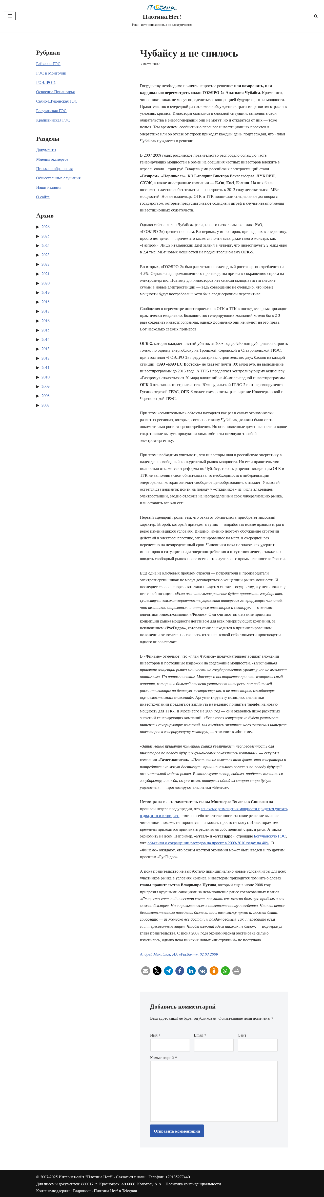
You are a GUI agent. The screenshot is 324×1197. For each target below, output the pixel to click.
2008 (46, 395)
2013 (46, 348)
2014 (46, 339)
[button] (145, 970)
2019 (46, 292)
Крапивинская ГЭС (53, 120)
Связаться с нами (131, 1176)
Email (200, 1035)
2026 (46, 226)
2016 (46, 320)
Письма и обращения (54, 168)
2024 (46, 245)
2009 (46, 386)
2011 (46, 367)
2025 (46, 235)
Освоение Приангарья (55, 91)
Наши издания (48, 187)
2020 (46, 282)
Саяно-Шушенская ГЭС (56, 101)
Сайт (242, 1035)
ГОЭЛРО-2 (45, 82)
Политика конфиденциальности (193, 1183)
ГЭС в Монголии (51, 73)
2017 (46, 311)
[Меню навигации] (10, 16)
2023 (46, 254)
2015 (46, 329)
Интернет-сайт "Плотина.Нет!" (86, 1176)
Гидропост (82, 1190)
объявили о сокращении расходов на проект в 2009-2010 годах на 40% (208, 842)
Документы (46, 149)
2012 (46, 358)
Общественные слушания (58, 177)
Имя (155, 1035)
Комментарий (163, 1057)
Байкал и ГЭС (48, 63)
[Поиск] (316, 16)
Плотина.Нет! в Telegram (115, 1190)
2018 (46, 301)
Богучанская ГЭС (51, 110)
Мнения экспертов (52, 159)
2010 (46, 376)
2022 (46, 264)
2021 (46, 273)
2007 (46, 405)
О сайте (43, 196)
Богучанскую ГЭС (270, 836)
